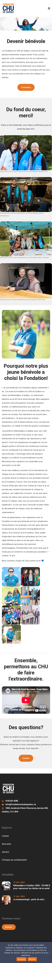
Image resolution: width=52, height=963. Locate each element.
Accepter (21, 959)
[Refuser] (49, 952)
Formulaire (26, 87)
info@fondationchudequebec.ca (20, 804)
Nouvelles (6, 844)
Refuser (32, 959)
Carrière (5, 852)
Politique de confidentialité (14, 860)
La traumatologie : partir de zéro (28, 899)
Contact (26, 758)
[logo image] (8, 8)
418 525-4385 (11, 801)
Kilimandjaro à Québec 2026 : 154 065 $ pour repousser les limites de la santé (31, 887)
